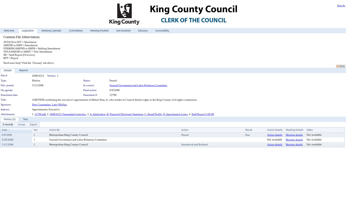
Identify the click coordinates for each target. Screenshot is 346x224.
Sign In (341, 5)
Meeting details (294, 134)
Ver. (36, 130)
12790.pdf (40, 114)
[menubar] (20, 124)
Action (184, 130)
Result (248, 130)
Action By (54, 130)
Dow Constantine (41, 104)
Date (4, 130)
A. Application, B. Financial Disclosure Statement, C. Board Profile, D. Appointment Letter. (139, 114)
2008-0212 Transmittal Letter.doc (68, 114)
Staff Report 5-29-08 (203, 114)
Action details (274, 134)
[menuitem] (8, 124)
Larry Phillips (59, 104)
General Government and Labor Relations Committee (138, 85)
